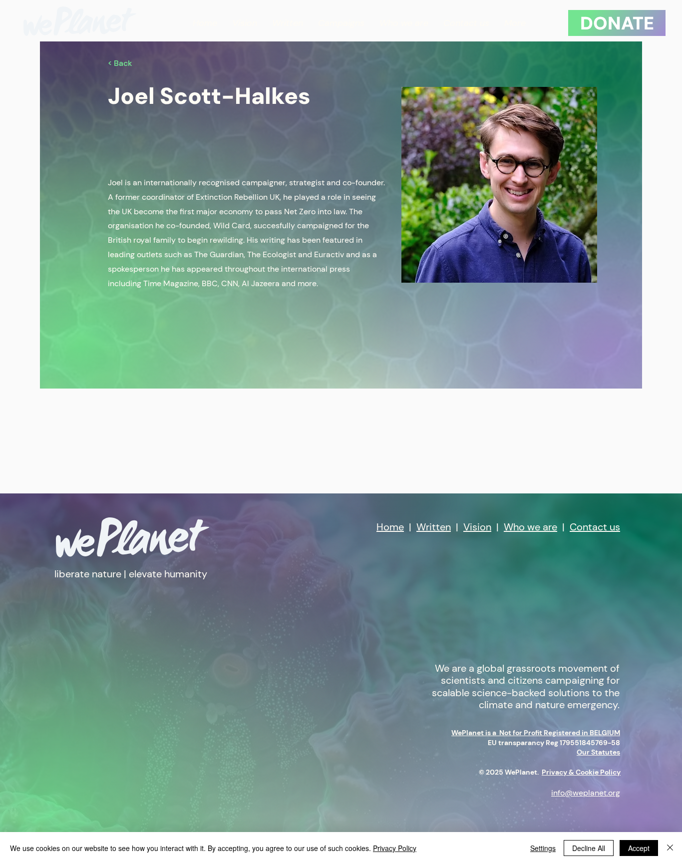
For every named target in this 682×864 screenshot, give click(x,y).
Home (390, 526)
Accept (639, 848)
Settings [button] (543, 848)
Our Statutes (598, 752)
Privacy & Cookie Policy (581, 772)
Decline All (588, 848)
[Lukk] (670, 848)
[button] (341, 23)
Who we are (530, 526)
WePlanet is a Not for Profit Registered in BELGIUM (535, 732)
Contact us (595, 526)
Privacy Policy (394, 848)
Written (433, 526)
